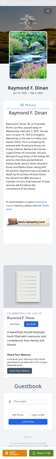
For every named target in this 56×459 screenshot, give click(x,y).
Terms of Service (36, 445)
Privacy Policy (19, 445)
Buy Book (31, 324)
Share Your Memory (19, 370)
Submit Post (28, 421)
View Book (15, 324)
